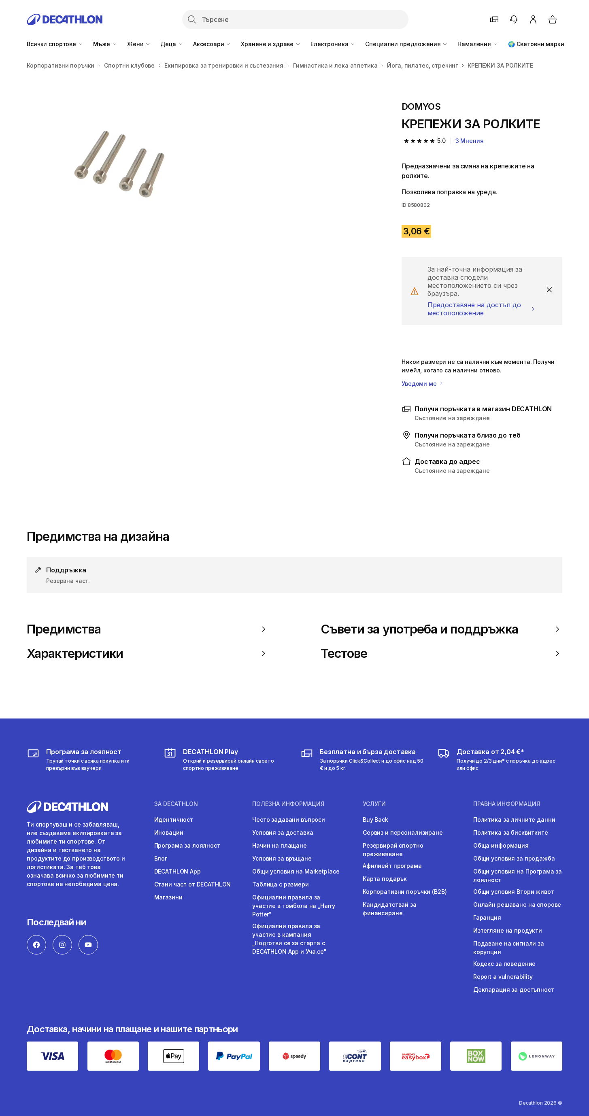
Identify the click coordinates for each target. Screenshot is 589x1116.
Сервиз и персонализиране (403, 832)
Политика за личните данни (514, 819)
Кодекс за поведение (504, 963)
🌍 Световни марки (536, 43)
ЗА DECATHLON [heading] (176, 804)
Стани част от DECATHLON (192, 884)
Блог (160, 858)
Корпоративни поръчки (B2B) (405, 891)
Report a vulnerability (503, 976)
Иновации (168, 832)
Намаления (475, 43)
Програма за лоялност (187, 845)
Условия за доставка (282, 832)
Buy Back (375, 819)
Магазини (168, 897)
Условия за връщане (281, 858)
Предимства (64, 629)
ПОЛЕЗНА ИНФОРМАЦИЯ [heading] (288, 804)
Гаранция (487, 917)
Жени (136, 43)
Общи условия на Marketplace (295, 871)
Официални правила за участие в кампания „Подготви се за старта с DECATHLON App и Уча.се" (289, 939)
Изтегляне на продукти (507, 930)
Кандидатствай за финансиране (390, 908)
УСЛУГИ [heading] (374, 804)
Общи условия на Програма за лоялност (517, 875)
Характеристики (75, 653)
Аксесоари (209, 43)
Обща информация (501, 845)
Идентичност (173, 819)
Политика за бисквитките (510, 832)
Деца (168, 43)
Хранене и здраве (268, 43)
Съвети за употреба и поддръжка (419, 629)
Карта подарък (385, 878)
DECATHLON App (177, 871)
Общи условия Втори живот (513, 891)
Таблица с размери (280, 884)
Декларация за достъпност (513, 989)
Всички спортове (52, 43)
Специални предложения (403, 43)
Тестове (344, 653)
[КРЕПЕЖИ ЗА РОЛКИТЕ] (114, 162)
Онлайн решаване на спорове (517, 904)
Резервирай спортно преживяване (393, 849)
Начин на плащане (279, 845)
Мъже (102, 43)
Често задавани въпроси (288, 819)
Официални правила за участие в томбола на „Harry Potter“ (293, 906)
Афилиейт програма (392, 865)
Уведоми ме (420, 383)
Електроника (330, 43)
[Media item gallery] (201, 162)
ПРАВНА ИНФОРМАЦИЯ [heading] (506, 804)
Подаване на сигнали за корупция (508, 947)
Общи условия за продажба (514, 858)
